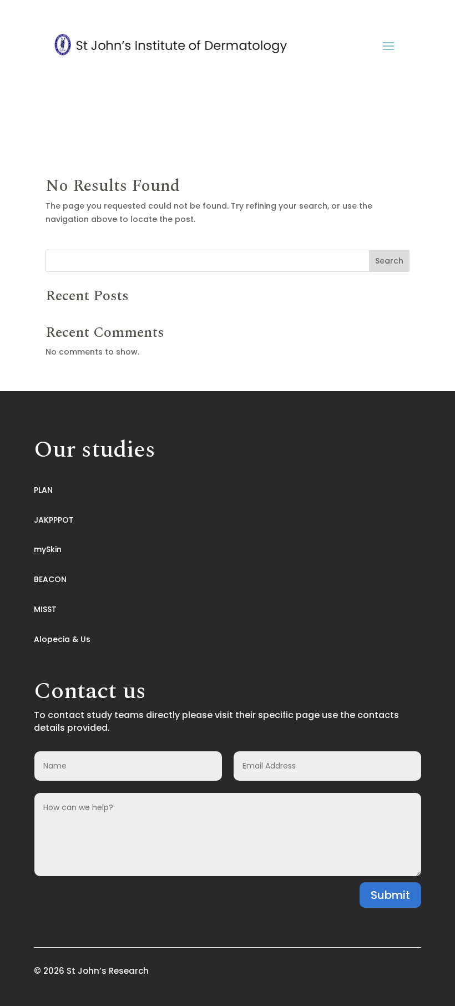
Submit (390, 895)
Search (389, 260)
